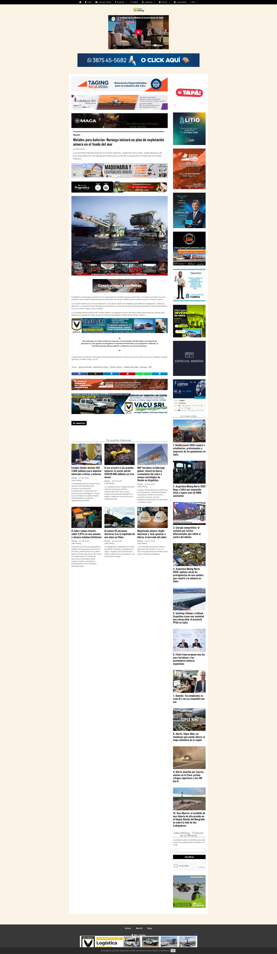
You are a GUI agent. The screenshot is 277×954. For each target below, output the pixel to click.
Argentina (148, 2)
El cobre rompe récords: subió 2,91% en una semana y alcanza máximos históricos (86, 534)
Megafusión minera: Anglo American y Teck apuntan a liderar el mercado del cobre (152, 534)
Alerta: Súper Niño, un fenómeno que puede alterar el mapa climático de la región (189, 737)
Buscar (150, 928)
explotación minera (100, 367)
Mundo (164, 2)
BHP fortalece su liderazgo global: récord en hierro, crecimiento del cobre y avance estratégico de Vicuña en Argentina (151, 474)
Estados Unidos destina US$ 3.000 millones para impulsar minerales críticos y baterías (86, 471)
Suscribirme (189, 857)
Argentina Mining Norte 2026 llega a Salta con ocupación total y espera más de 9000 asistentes (189, 490)
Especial (120, 2)
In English (134, 2)
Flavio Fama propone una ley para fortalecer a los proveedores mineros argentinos (189, 659)
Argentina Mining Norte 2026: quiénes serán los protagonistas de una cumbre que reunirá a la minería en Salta (188, 575)
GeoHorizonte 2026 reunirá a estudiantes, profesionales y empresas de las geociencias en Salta (189, 449)
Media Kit (139, 928)
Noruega (143, 367)
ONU (150, 367)
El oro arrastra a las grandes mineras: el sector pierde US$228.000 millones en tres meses (119, 472)
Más (193, 2)
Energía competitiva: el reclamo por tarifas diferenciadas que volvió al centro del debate (187, 532)
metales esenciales (131, 367)
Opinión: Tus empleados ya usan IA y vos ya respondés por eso (189, 699)
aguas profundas (85, 367)
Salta (89, 2)
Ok (173, 951)
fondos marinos (116, 367)
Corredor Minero (104, 2)
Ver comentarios (79, 423)
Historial (128, 928)
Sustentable (181, 2)
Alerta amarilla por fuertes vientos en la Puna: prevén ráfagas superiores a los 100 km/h (188, 776)
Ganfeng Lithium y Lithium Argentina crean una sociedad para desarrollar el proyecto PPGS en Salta (188, 617)
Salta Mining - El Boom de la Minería (188, 834)
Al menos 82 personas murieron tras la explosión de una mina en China (119, 534)
